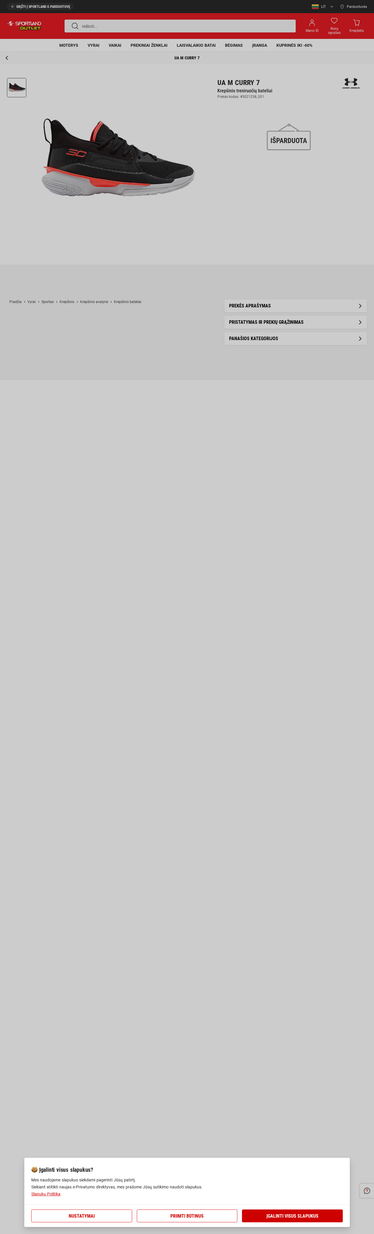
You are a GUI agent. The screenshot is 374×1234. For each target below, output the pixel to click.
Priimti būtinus (187, 1216)
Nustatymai (82, 1216)
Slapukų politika (45, 1194)
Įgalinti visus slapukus (292, 1216)
